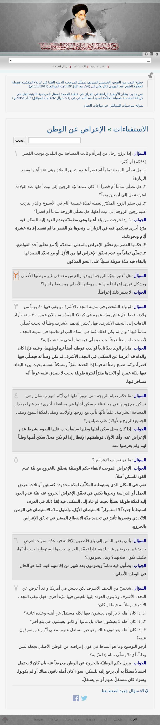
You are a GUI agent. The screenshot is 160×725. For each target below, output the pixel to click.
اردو (104, 719)
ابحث (20, 140)
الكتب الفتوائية (98, 66)
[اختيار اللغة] (146, 53)
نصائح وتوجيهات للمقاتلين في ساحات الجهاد (113, 105)
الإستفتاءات (80, 66)
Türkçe (54, 719)
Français (38, 719)
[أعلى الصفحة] (5, 719)
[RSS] (151, 53)
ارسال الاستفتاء (60, 66)
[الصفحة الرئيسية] (157, 53)
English (90, 719)
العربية (133, 719)
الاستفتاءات (130, 129)
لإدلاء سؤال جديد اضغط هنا (125, 690)
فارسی (118, 719)
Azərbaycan (72, 719)
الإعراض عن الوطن (76, 129)
